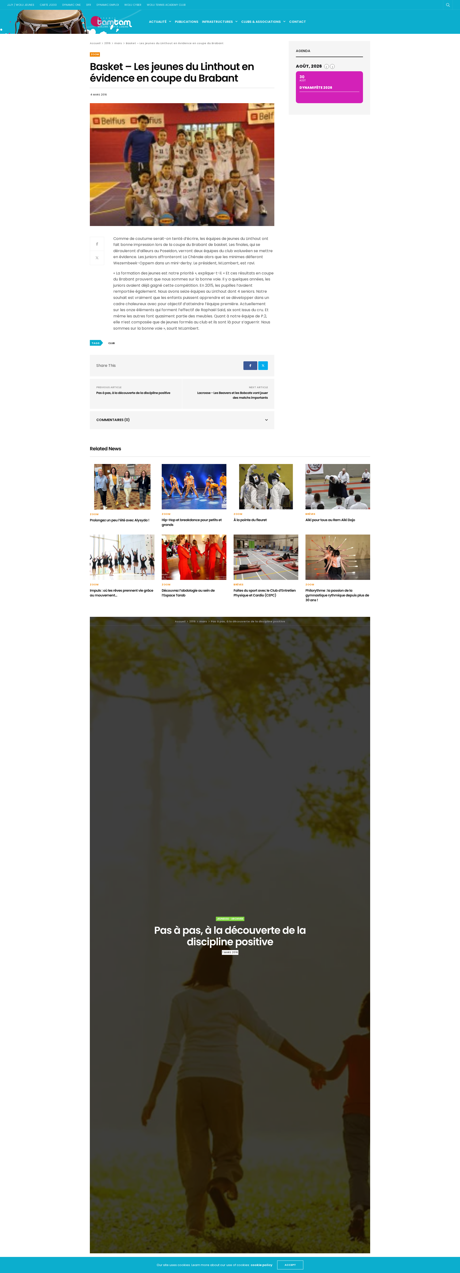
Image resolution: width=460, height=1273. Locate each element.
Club (111, 343)
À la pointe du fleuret (250, 520)
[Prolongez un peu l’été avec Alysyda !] (122, 487)
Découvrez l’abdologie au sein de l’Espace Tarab (188, 593)
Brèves (310, 514)
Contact (297, 21)
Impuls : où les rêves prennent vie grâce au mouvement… (121, 593)
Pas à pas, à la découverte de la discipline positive (133, 393)
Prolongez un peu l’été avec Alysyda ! (119, 520)
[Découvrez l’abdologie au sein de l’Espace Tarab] (194, 557)
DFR (88, 5)
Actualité (158, 21)
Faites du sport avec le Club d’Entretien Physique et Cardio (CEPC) (265, 593)
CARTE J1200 (48, 5)
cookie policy (261, 1265)
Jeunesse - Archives (230, 919)
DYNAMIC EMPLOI (108, 5)
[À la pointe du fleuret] (266, 487)
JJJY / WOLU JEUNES (20, 5)
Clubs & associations (261, 21)
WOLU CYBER (132, 5)
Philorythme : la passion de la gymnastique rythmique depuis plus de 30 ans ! (337, 595)
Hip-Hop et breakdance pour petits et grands (192, 522)
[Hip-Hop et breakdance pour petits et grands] (194, 487)
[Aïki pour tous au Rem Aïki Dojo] (337, 487)
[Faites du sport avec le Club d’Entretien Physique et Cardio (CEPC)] (266, 557)
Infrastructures (217, 21)
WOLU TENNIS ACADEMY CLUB (166, 5)
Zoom (95, 54)
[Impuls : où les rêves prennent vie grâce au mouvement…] (122, 557)
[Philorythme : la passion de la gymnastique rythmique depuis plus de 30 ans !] (337, 557)
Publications (186, 21)
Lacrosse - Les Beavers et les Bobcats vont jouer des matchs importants (232, 395)
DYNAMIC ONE (71, 5)
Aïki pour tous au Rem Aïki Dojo (330, 520)
